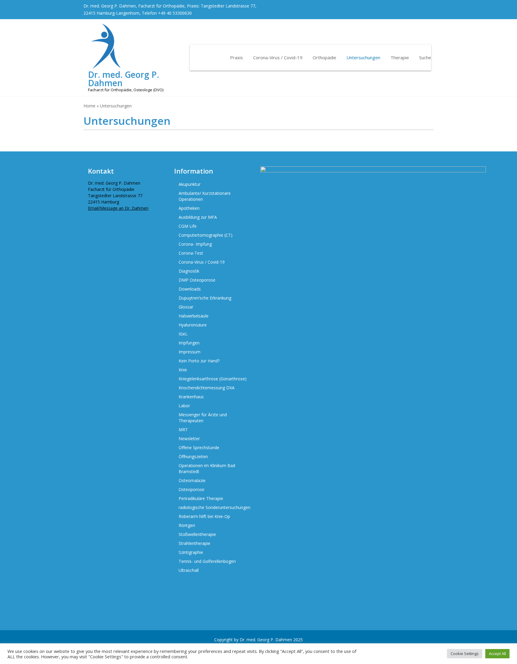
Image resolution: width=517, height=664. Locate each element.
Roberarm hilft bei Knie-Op (204, 516)
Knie (183, 370)
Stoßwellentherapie (197, 534)
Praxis (236, 57)
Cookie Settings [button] (465, 653)
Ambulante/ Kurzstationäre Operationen (205, 196)
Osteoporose (191, 489)
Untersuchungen (363, 57)
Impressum (189, 352)
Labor (184, 405)
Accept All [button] (497, 653)
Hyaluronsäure (193, 325)
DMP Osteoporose (197, 280)
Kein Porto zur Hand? (199, 361)
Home (89, 106)
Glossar (186, 307)
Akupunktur (189, 184)
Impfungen (189, 343)
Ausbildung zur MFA (198, 217)
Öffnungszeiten (193, 456)
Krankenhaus (191, 396)
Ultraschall (189, 570)
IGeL (183, 334)
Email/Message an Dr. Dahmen (118, 208)
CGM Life (188, 226)
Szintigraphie (191, 552)
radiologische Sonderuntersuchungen (214, 507)
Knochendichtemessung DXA (207, 388)
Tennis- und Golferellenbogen (207, 561)
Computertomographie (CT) (205, 235)
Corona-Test (191, 253)
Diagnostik (189, 271)
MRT (183, 429)
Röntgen (187, 525)
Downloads (190, 289)
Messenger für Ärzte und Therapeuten (203, 417)
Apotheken (189, 208)
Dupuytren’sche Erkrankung (205, 298)
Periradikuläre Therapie (201, 498)
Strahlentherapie (194, 543)
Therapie (399, 57)
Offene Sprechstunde (199, 447)
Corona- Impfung (195, 244)
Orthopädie (324, 57)
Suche (425, 57)
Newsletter (189, 438)
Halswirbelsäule (194, 316)
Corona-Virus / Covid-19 (277, 57)
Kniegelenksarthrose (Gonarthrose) (213, 379)
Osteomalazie (192, 480)
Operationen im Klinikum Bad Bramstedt (207, 468)
